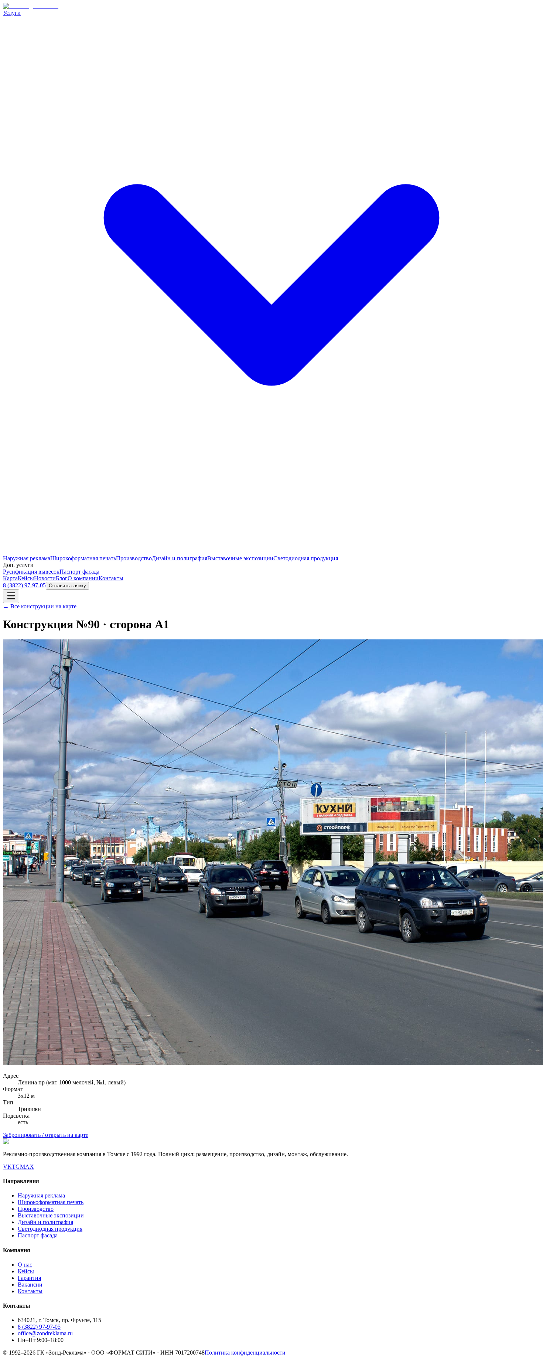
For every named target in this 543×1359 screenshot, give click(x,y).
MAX (27, 1166)
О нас (25, 1264)
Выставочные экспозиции (240, 558)
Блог (62, 578)
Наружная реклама (26, 558)
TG (16, 1166)
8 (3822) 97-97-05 (24, 585)
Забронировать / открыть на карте (45, 1135)
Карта (10, 578)
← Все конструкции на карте (39, 606)
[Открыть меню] (11, 596)
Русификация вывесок (31, 571)
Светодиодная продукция (305, 558)
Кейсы (26, 578)
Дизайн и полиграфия (179, 558)
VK (7, 1166)
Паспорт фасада (79, 571)
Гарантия (29, 1278)
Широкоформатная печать (83, 558)
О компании (83, 578)
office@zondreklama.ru (45, 1333)
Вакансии (30, 1284)
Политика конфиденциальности (245, 1352)
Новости (45, 578)
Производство (134, 558)
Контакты (111, 578)
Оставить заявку (67, 585)
